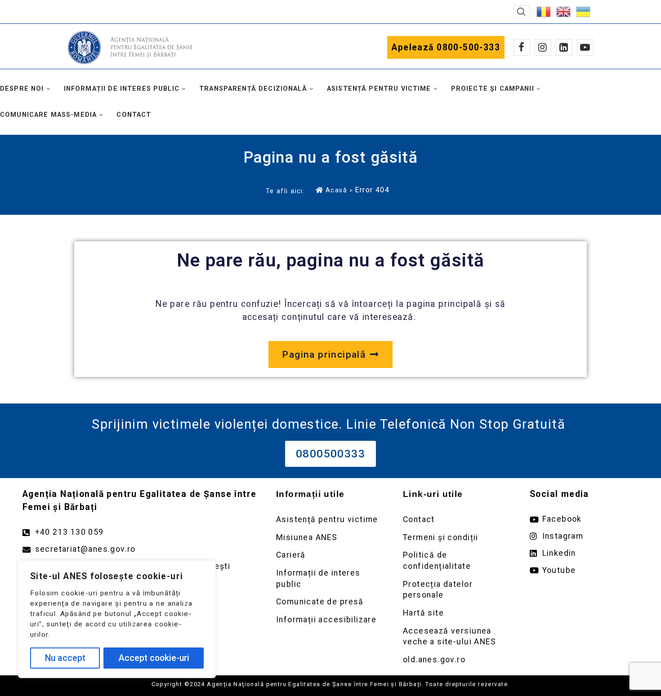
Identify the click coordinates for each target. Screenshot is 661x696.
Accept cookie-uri (153, 658)
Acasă (336, 190)
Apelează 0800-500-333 (446, 47)
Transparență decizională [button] (253, 89)
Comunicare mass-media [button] (48, 115)
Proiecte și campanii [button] (492, 89)
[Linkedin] (564, 47)
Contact (133, 115)
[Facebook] (522, 47)
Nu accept (65, 658)
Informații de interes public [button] (121, 89)
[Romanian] (544, 11)
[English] (564, 11)
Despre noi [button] (22, 89)
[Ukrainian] (583, 11)
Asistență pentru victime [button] (379, 89)
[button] (522, 11)
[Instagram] (543, 47)
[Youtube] (585, 47)
